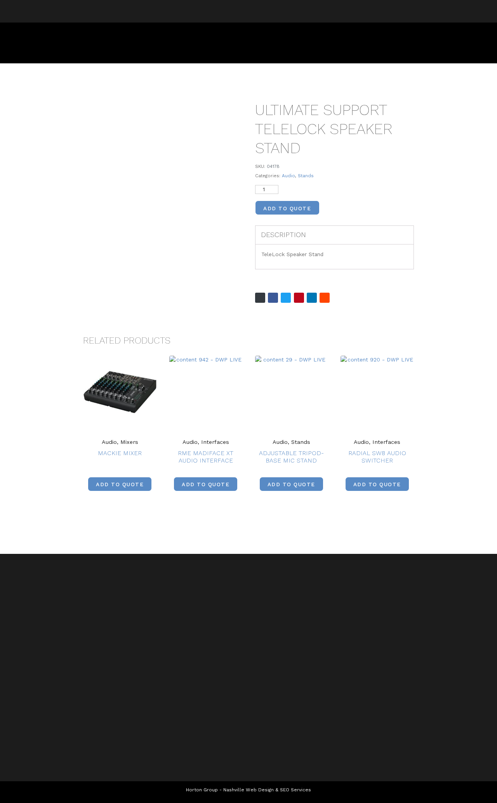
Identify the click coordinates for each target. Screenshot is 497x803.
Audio (288, 175)
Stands (306, 175)
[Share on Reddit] (325, 298)
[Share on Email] (260, 298)
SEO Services (295, 790)
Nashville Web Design (248, 790)
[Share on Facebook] (273, 298)
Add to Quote (287, 208)
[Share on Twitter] (286, 298)
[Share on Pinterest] (299, 298)
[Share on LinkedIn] (312, 298)
